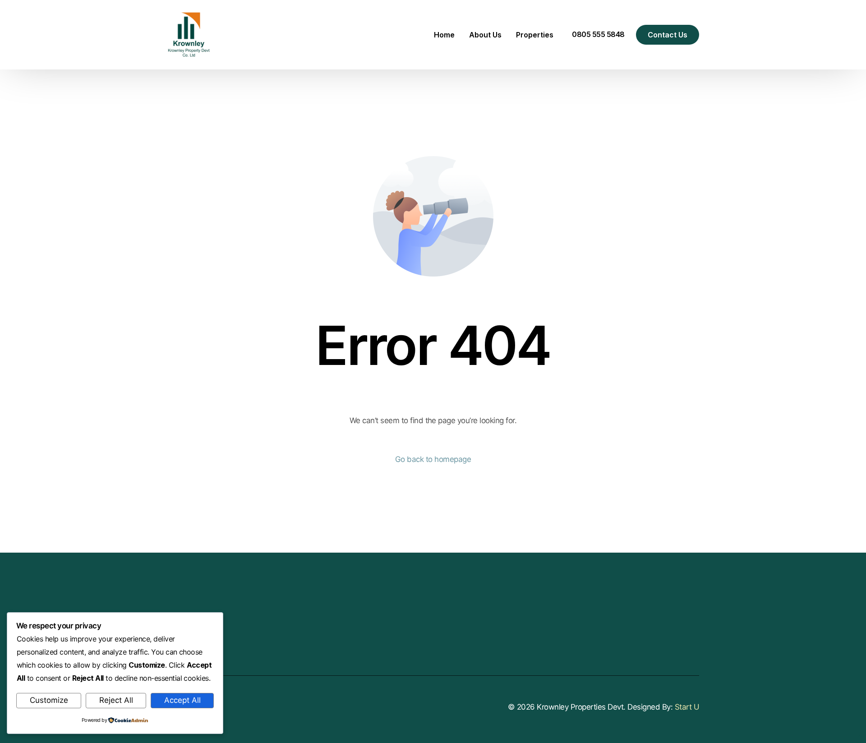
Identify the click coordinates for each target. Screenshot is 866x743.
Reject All (116, 700)
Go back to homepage (433, 459)
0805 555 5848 (598, 34)
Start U (687, 706)
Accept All (182, 700)
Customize (49, 700)
